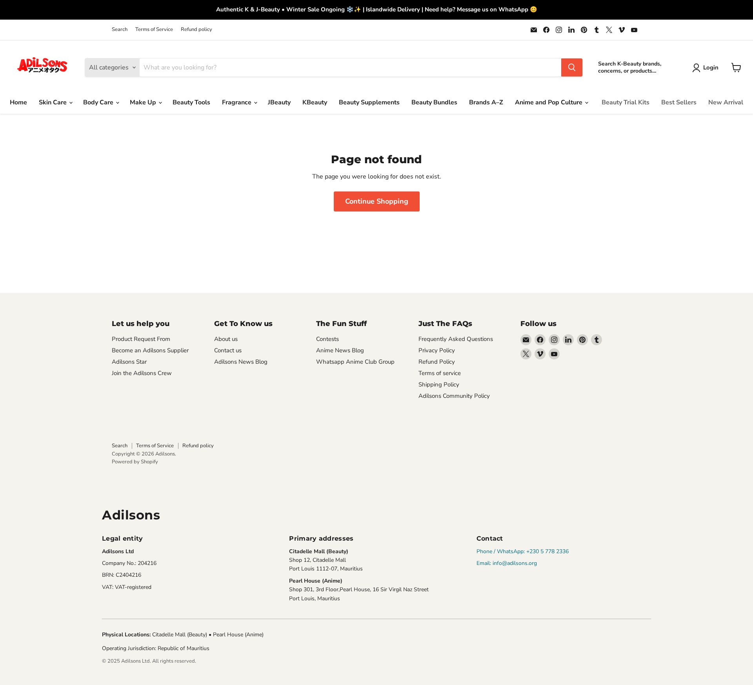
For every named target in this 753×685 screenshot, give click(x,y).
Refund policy (196, 30)
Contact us (228, 350)
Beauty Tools (191, 102)
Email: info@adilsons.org (507, 563)
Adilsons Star (129, 362)
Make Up (144, 102)
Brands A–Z (486, 102)
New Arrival (725, 102)
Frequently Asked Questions (455, 339)
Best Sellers (679, 102)
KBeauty (314, 102)
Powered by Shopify (135, 461)
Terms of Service (154, 30)
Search (119, 30)
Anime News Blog (340, 350)
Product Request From (141, 339)
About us (226, 339)
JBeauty (279, 102)
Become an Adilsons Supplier (150, 350)
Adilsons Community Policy (454, 396)
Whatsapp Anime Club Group (355, 362)
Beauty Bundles (434, 102)
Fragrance (237, 102)
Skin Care (53, 102)
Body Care (99, 102)
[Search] (571, 67)
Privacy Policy (436, 350)
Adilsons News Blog (240, 362)
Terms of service (439, 373)
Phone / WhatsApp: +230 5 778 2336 (523, 551)
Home (18, 102)
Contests (327, 339)
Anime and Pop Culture (549, 102)
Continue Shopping (376, 201)
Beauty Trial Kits (625, 102)
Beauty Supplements (369, 102)
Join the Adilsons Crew (142, 373)
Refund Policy (436, 362)
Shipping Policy (438, 384)
